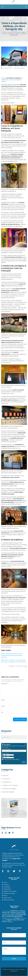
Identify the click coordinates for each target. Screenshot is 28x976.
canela (8, 911)
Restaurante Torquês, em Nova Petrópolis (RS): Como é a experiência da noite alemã (13, 661)
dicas (5, 895)
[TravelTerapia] (14, 2)
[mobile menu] (26, 6)
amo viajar (4, 911)
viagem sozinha (7, 921)
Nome (3, 700)
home (5, 882)
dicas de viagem (9, 912)
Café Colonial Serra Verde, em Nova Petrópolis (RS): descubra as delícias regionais (11, 655)
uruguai (13, 918)
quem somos (7, 897)
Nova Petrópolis (12, 80)
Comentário (4, 683)
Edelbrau (3, 81)
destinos (6, 884)
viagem (18, 918)
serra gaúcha (15, 916)
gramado (21, 912)
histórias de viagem (9, 893)
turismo (9, 918)
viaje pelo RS (7, 889)
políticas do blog (9, 900)
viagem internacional (15, 919)
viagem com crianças (10, 891)
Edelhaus (5, 599)
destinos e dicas (18, 911)
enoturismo (7, 887)
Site (2, 712)
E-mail (3, 706)
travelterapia (4, 918)
